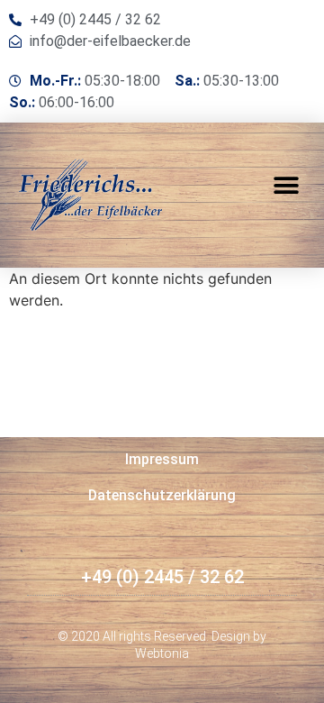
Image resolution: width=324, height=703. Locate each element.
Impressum (162, 459)
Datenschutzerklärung (162, 495)
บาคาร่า (52, 596)
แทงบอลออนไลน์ (136, 596)
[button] (286, 185)
